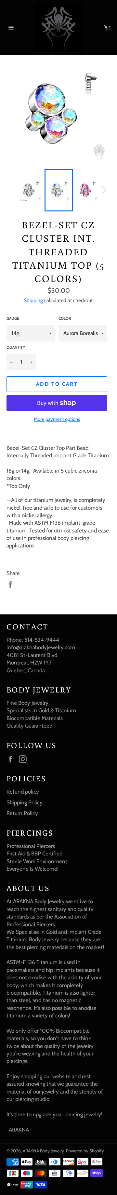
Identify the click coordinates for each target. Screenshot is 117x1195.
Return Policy (22, 813)
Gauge (12, 318)
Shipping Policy (24, 802)
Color (64, 318)
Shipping (33, 300)
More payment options (57, 419)
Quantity (15, 347)
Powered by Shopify (85, 1150)
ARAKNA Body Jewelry (43, 1150)
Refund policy (22, 791)
